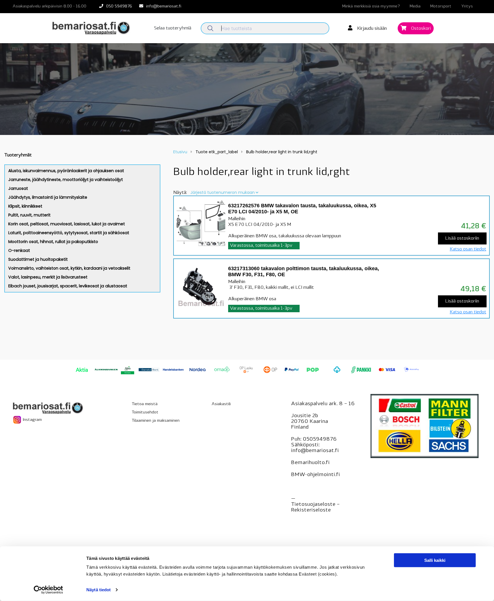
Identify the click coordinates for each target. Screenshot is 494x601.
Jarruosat (18, 188)
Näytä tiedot (98, 589)
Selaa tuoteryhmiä (172, 28)
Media (415, 6)
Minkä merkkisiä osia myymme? (371, 6)
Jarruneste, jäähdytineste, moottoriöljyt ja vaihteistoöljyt (65, 179)
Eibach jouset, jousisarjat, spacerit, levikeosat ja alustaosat (67, 286)
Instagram (32, 420)
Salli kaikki (434, 560)
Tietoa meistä (145, 404)
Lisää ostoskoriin (462, 238)
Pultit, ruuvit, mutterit (29, 215)
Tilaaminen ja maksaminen (156, 421)
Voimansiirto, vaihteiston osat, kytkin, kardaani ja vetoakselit (69, 268)
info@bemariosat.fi (163, 6)
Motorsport (440, 6)
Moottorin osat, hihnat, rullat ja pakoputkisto (53, 241)
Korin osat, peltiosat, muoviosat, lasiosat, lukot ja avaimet (66, 224)
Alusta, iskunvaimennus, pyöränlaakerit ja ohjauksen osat (66, 171)
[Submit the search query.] (210, 28)
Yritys (467, 6)
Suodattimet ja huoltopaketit (38, 259)
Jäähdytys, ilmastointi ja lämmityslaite (47, 197)
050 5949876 (119, 6)
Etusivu (180, 152)
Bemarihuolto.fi (310, 462)
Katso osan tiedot (468, 249)
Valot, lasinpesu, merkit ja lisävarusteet (47, 277)
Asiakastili (221, 404)
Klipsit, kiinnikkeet (25, 206)
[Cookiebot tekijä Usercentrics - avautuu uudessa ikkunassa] (48, 590)
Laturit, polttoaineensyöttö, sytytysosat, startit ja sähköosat (68, 233)
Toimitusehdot (145, 412)
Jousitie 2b (304, 416)
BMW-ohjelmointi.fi (315, 474)
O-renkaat (19, 250)
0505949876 (320, 439)
